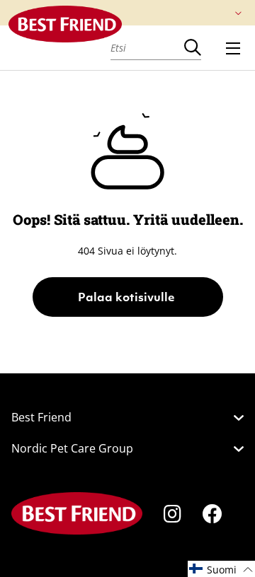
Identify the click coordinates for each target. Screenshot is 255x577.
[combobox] (147, 47)
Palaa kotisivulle (128, 298)
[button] (221, 569)
